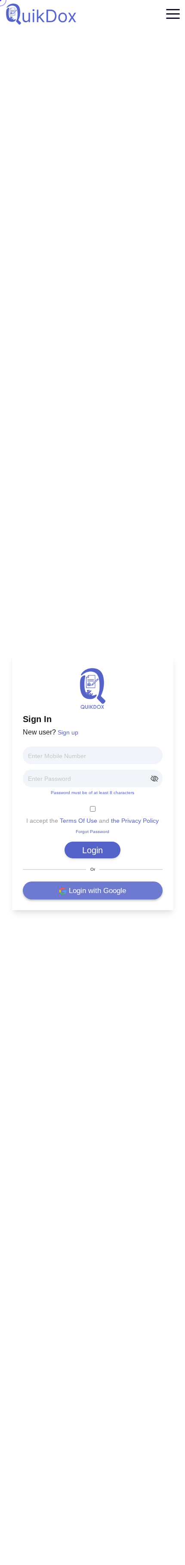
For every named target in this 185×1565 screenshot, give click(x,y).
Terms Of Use (78, 820)
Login (92, 850)
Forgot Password (92, 831)
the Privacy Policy (135, 820)
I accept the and (92, 820)
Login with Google (97, 891)
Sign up (68, 732)
